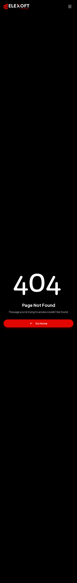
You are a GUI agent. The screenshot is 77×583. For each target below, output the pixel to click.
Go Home (41, 323)
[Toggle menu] (69, 6)
